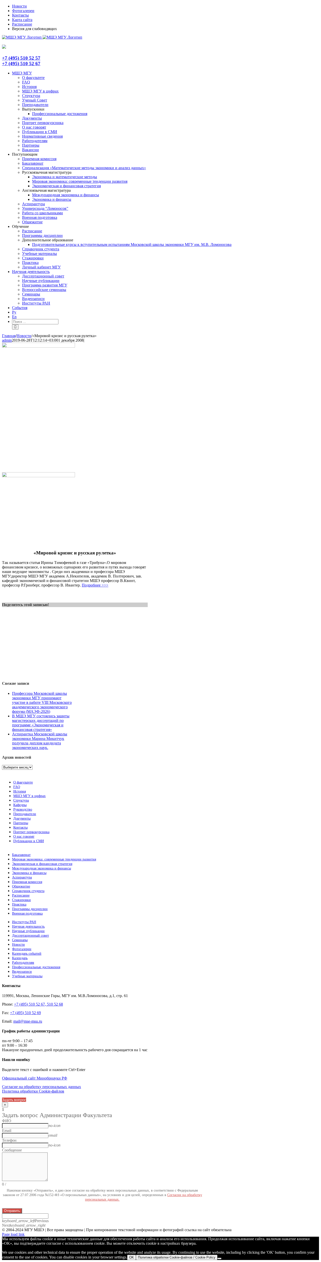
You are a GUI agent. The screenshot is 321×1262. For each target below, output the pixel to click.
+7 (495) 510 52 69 (25, 1013)
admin (7, 340)
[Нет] (219, 1258)
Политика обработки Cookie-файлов (33, 1091)
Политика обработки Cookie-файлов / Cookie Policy (176, 1257)
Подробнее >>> (95, 585)
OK (131, 1257)
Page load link (13, 1234)
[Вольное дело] (38, 476)
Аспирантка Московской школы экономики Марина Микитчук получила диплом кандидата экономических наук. (39, 741)
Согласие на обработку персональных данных (41, 1087)
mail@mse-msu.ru (27, 1021)
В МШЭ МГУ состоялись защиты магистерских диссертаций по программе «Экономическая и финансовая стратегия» (40, 723)
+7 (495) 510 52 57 (21, 58)
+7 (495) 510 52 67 (21, 63)
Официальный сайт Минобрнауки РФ (34, 1078)
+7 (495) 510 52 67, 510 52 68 (38, 1004)
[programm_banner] (38, 346)
